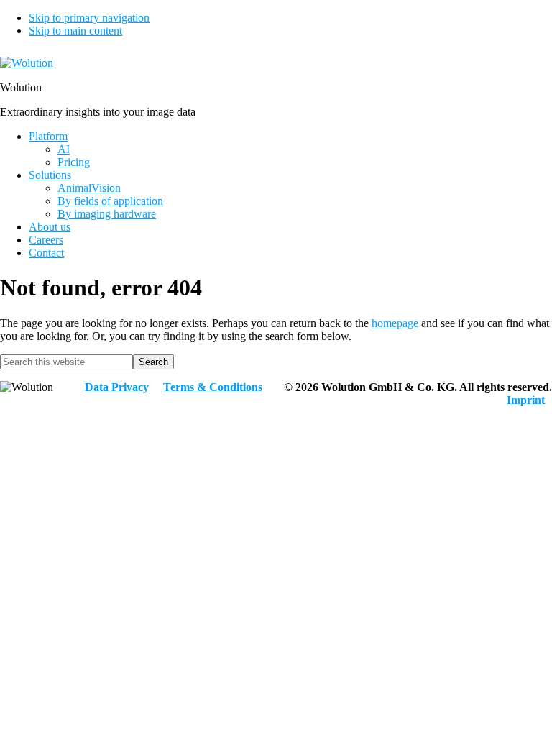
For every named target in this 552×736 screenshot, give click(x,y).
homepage (395, 323)
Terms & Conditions (212, 387)
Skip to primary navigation (89, 18)
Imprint (526, 400)
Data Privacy (117, 387)
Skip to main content (75, 30)
